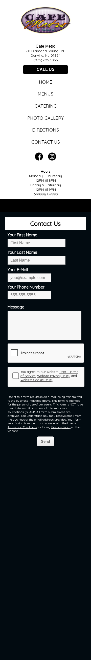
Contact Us (45, 142)
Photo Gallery (45, 118)
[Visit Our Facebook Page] (39, 159)
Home (45, 82)
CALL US (46, 69)
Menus (45, 94)
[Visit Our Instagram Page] (52, 159)
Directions (45, 130)
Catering (46, 106)
